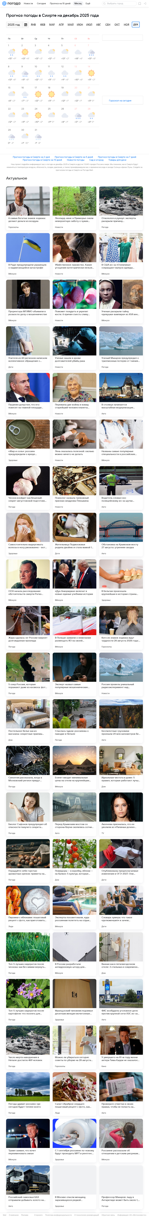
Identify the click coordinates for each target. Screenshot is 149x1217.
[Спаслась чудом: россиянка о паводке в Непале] (74, 721)
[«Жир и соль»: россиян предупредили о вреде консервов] (28, 441)
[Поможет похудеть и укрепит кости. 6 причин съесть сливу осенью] (74, 301)
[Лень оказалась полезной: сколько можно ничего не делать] (74, 441)
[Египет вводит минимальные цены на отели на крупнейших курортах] (74, 768)
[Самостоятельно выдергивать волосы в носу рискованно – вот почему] (28, 534)
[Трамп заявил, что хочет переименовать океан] (28, 1141)
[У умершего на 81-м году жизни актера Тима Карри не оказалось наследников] (121, 1047)
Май (71, 24)
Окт (117, 24)
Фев (42, 24)
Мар (52, 24)
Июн (80, 24)
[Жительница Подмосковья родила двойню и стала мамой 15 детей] (74, 534)
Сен (107, 24)
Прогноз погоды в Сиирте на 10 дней (42, 159)
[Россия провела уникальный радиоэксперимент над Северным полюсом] (121, 674)
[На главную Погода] (13, 3)
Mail (4, 1215)
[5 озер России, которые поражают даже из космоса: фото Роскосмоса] (28, 674)
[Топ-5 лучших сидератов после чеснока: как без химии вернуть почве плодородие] (28, 954)
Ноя (126, 24)
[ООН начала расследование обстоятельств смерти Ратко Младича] (28, 581)
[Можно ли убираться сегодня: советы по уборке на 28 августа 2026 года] (74, 1047)
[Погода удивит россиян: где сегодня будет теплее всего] (28, 1094)
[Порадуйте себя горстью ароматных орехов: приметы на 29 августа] (28, 861)
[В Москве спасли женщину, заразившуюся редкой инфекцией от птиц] (74, 1187)
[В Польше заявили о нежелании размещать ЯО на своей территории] (74, 628)
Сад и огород (96, 159)
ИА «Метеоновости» (137, 1215)
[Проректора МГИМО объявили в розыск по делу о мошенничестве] (28, 301)
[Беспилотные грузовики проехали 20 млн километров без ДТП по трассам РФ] (121, 721)
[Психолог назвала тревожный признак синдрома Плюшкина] (74, 488)
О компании (14, 1215)
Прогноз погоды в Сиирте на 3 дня (31, 157)
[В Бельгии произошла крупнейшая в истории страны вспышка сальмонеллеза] (121, 581)
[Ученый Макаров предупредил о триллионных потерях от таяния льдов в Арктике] (121, 348)
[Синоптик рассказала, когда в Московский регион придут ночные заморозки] (28, 768)
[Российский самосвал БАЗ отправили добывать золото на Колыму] (28, 1187)
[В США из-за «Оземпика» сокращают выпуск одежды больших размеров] (121, 255)
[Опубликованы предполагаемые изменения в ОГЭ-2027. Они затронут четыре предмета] (121, 861)
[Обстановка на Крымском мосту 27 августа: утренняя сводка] (121, 534)
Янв (33, 24)
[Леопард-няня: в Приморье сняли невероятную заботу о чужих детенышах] (74, 208)
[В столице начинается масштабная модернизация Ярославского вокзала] (121, 395)
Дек (135, 24)
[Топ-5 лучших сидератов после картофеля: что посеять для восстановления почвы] (28, 1001)
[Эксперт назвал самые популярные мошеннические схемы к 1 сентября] (74, 674)
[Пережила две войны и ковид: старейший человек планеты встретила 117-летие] (74, 395)
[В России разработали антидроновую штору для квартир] (74, 954)
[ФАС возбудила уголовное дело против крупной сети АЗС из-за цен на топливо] (121, 1001)
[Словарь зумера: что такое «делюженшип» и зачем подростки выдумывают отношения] (121, 907)
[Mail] (4, 3)
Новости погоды (75, 159)
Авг (98, 24)
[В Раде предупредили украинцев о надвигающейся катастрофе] (28, 255)
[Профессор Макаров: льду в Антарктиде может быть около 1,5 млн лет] (121, 1187)
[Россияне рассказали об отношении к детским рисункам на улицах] (121, 1141)
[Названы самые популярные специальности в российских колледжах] (121, 441)
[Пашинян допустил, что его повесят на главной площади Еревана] (28, 395)
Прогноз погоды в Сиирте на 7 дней (117, 157)
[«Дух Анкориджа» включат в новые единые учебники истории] (74, 581)
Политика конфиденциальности (58, 1215)
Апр (61, 24)
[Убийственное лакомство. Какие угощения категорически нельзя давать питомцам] (74, 255)
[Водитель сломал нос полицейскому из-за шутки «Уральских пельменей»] (121, 488)
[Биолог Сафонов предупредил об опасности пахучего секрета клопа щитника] (28, 814)
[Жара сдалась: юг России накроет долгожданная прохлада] (28, 628)
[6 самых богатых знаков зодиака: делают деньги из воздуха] (28, 208)
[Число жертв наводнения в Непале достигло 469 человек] (28, 1047)
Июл (89, 24)
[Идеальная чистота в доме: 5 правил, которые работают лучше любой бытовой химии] (121, 768)
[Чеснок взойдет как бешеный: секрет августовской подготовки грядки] (28, 488)
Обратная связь (108, 1215)
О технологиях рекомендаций (86, 1215)
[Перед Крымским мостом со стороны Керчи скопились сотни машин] (74, 814)
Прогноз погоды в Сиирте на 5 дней (74, 157)
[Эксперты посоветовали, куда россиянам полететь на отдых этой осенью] (74, 907)
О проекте (38, 1215)
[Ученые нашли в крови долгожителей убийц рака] (74, 348)
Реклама (24, 1215)
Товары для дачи (117, 159)
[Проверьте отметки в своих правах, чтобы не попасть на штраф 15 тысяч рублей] (121, 1094)
